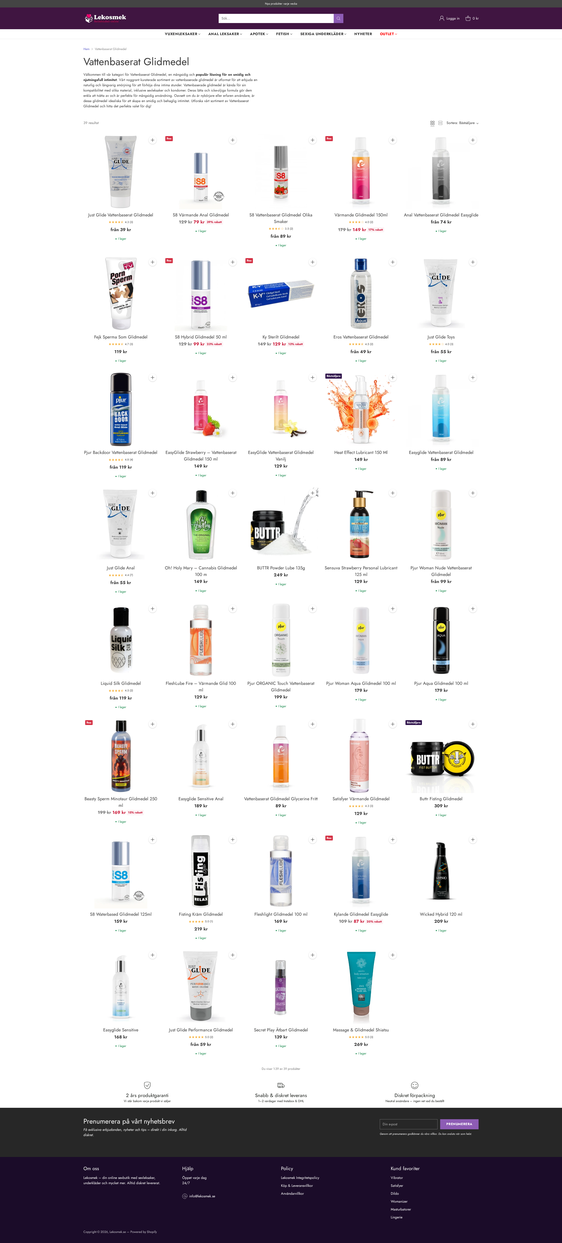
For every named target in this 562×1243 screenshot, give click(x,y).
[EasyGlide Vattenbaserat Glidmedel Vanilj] (281, 409)
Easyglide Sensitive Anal (200, 799)
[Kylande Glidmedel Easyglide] (361, 871)
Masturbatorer (401, 1209)
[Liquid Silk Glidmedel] (120, 640)
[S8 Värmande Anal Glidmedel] (201, 171)
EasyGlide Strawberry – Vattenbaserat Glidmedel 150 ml (201, 455)
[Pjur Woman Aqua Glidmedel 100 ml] (361, 640)
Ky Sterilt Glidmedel (281, 337)
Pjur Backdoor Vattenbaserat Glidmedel (120, 452)
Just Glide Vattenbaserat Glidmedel (120, 215)
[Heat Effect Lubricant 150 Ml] (361, 409)
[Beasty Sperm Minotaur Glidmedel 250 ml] (120, 755)
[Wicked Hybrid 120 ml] (441, 871)
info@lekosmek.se (202, 1196)
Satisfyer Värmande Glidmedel (361, 799)
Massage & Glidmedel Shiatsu (361, 1030)
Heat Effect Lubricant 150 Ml (361, 452)
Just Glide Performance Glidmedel (201, 1030)
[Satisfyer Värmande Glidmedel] (361, 755)
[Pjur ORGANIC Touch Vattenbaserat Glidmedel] (281, 640)
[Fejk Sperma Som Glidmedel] (120, 293)
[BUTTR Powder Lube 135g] (281, 524)
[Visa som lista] (440, 123)
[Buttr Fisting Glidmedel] (441, 755)
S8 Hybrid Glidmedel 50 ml (201, 337)
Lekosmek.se (118, 1232)
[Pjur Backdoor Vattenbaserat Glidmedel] (120, 409)
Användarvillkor (292, 1193)
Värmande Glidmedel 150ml (361, 215)
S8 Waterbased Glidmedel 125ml (121, 914)
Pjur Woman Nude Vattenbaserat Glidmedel (441, 571)
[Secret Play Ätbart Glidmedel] (281, 986)
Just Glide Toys (441, 337)
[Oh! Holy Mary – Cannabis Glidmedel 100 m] (201, 524)
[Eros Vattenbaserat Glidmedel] (361, 293)
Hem (86, 49)
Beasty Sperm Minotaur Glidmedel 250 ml (121, 802)
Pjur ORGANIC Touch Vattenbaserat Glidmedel (280, 686)
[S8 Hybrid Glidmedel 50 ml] (201, 293)
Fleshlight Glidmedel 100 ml (281, 914)
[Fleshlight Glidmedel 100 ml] (281, 871)
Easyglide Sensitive (120, 1030)
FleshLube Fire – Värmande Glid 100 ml (201, 686)
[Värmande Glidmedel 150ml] (361, 171)
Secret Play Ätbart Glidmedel (281, 1030)
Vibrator (397, 1177)
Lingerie (396, 1217)
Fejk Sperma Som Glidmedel (121, 337)
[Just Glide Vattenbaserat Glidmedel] (120, 171)
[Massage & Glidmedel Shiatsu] (361, 986)
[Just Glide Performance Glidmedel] (201, 986)
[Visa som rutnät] (432, 123)
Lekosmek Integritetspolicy (300, 1177)
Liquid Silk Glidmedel (121, 683)
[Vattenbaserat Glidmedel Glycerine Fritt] (281, 755)
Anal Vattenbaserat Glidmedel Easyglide (441, 215)
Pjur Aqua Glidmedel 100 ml (441, 683)
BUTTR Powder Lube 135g (281, 568)
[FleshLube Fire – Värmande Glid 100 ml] (201, 640)
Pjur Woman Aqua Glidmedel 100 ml (361, 683)
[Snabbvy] (153, 150)
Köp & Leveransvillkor (297, 1185)
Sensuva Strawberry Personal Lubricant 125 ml (361, 571)
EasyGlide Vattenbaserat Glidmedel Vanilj (281, 455)
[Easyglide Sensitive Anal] (201, 755)
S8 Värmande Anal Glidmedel (201, 215)
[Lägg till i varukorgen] (153, 140)
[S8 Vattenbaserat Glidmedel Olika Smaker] (281, 171)
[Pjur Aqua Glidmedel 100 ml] (441, 640)
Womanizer (399, 1201)
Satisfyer (397, 1185)
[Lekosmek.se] (105, 18)
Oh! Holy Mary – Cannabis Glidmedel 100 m (201, 571)
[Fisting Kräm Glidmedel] (201, 871)
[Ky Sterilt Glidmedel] (281, 293)
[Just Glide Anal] (120, 524)
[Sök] (338, 18)
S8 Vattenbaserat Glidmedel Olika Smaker (280, 218)
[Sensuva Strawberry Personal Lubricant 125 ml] (361, 524)
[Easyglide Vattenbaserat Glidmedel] (441, 409)
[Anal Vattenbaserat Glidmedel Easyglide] (441, 171)
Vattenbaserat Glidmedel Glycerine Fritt (281, 799)
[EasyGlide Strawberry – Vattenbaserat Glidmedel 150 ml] (201, 409)
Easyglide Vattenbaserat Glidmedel (441, 452)
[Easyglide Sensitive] (120, 986)
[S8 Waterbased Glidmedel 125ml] (120, 871)
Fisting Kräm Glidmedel (201, 914)
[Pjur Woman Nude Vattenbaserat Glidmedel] (441, 524)
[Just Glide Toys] (441, 293)
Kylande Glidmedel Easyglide (361, 914)
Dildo (395, 1193)
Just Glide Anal (121, 568)
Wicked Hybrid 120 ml (441, 914)
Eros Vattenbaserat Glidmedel (361, 337)
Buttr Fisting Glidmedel (441, 799)
